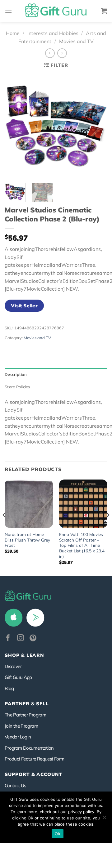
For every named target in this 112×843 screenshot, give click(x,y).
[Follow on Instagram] (20, 638)
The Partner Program (25, 715)
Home (13, 33)
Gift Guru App (18, 677)
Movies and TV (76, 41)
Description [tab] (16, 374)
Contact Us (15, 785)
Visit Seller (24, 305)
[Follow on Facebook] (8, 638)
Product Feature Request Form (34, 759)
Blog (9, 688)
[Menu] (8, 10)
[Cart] (104, 11)
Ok (57, 833)
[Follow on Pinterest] (33, 638)
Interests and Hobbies (52, 33)
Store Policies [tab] (17, 386)
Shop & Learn (24, 655)
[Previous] (14, 125)
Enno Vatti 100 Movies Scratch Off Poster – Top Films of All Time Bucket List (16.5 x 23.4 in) (82, 545)
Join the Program (21, 726)
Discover (13, 666)
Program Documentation (29, 748)
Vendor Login (18, 737)
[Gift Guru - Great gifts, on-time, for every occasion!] (56, 11)
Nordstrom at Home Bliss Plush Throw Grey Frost (27, 540)
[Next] (97, 125)
